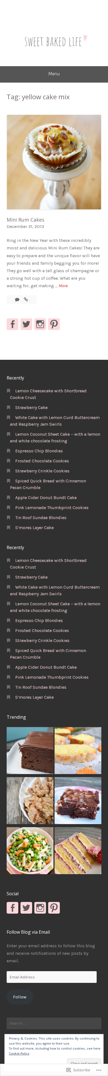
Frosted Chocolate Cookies (42, 460)
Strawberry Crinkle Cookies (42, 470)
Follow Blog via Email (28, 932)
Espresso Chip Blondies (39, 450)
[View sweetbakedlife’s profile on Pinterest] (54, 324)
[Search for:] (54, 1023)
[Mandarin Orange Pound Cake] (78, 751)
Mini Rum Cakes (25, 219)
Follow (20, 997)
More (63, 286)
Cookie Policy (19, 1053)
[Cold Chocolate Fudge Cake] (30, 751)
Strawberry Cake (31, 407)
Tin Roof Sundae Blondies (40, 517)
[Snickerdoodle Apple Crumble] (30, 801)
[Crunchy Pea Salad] (30, 851)
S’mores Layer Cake (34, 527)
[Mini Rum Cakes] (26, 299)
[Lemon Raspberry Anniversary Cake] (78, 851)
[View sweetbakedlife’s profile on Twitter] (26, 324)
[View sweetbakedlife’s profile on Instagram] (40, 324)
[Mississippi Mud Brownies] (78, 801)
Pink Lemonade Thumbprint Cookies (52, 507)
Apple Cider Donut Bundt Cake (46, 497)
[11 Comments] (17, 299)
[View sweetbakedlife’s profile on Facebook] (12, 324)
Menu (54, 74)
